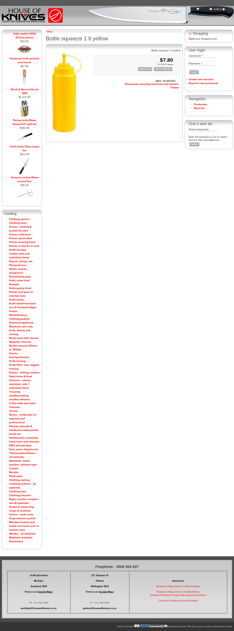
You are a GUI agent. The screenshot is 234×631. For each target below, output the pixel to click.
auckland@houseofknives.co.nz (39, 608)
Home (49, 32)
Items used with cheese (24, 338)
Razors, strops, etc (21, 261)
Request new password (203, 83)
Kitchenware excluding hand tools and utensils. (152, 84)
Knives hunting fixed (22, 242)
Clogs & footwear (20, 510)
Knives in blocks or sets (24, 245)
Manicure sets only (21, 326)
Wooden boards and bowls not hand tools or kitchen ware (24, 526)
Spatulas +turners (20, 341)
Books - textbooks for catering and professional (22, 418)
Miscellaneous (18, 314)
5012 (100, 586)
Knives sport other (20, 238)
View (192, 38)
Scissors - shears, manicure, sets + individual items (20, 384)
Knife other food (19, 280)
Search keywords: (199, 129)
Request (170, 64)
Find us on (39, 591)
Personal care (17, 265)
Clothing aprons (19, 219)
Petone (100, 580)
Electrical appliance (21, 322)
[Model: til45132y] (66, 134)
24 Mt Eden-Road (39, 575)
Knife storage (17, 249)
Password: (195, 63)
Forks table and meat (22, 403)
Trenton (174, 87)
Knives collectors (20, 234)
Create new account (201, 79)
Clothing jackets (19, 318)
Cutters (13, 468)
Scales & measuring (21, 506)
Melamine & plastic (21, 537)
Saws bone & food (20, 376)
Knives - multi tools (21, 514)
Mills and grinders (20, 445)
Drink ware (15, 476)
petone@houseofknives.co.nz (99, 608)
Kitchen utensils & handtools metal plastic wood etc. (24, 430)
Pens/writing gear (20, 276)
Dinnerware (16, 541)
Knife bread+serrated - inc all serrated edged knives (23, 307)
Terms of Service (125, 626)
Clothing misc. (18, 222)
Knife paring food (20, 288)
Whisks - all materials (22, 533)
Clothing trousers (20, 495)
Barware (14, 284)
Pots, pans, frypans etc (23, 449)
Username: (196, 55)
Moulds (13, 472)
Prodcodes (200, 104)
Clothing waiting (19, 479)
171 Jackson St (99, 575)
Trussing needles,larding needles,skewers (19, 395)
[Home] (32, 22)
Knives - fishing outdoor (24, 372)
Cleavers (14, 407)
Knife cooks (16, 299)
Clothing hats (17, 491)
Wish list (199, 108)
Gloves (13, 410)
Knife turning (17, 361)
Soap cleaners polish (22, 518)
